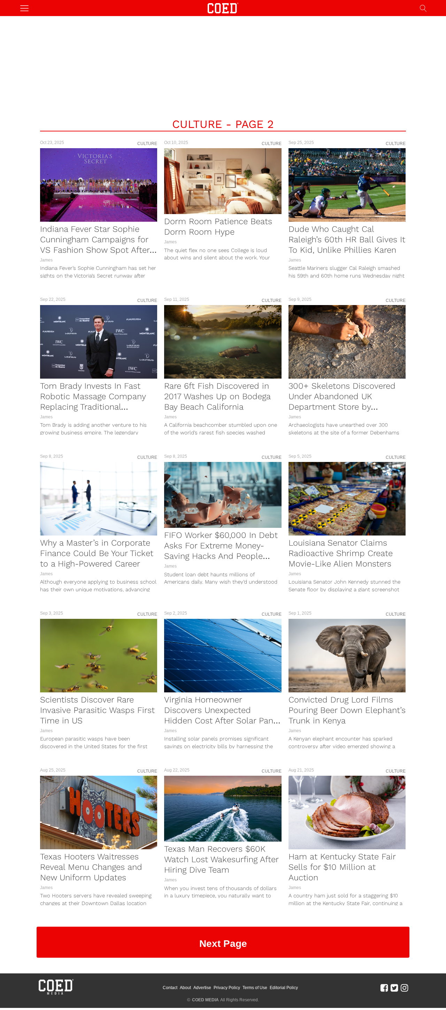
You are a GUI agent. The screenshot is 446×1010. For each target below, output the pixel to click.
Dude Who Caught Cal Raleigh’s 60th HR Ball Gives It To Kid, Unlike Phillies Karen (347, 239)
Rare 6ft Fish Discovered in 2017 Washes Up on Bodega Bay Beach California (217, 396)
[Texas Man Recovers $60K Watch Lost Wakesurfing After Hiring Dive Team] (222, 809)
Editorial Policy (284, 987)
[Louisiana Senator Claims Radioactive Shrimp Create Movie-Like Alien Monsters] (347, 499)
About (185, 987)
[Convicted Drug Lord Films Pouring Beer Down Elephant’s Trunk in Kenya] (347, 655)
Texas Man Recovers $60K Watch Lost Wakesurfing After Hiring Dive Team (221, 859)
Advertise (202, 987)
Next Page (223, 943)
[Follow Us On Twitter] (394, 987)
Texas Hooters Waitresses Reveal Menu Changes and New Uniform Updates (91, 867)
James (46, 260)
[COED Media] (55, 994)
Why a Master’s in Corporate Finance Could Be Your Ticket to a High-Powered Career (96, 553)
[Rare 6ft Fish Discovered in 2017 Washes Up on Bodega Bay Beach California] (222, 342)
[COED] (223, 7)
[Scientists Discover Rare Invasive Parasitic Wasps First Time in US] (98, 655)
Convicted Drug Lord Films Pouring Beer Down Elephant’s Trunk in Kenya (347, 710)
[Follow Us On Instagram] (404, 987)
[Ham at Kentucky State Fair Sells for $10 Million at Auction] (347, 812)
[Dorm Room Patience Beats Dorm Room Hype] (222, 181)
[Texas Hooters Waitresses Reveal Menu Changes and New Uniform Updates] (98, 812)
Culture (147, 143)
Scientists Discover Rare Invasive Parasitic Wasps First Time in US (97, 710)
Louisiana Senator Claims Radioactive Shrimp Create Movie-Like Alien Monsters (341, 553)
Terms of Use (255, 987)
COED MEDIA (205, 999)
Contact (170, 987)
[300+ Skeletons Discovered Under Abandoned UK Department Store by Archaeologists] (347, 342)
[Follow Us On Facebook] (384, 987)
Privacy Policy (227, 987)
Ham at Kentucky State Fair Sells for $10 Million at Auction (342, 867)
